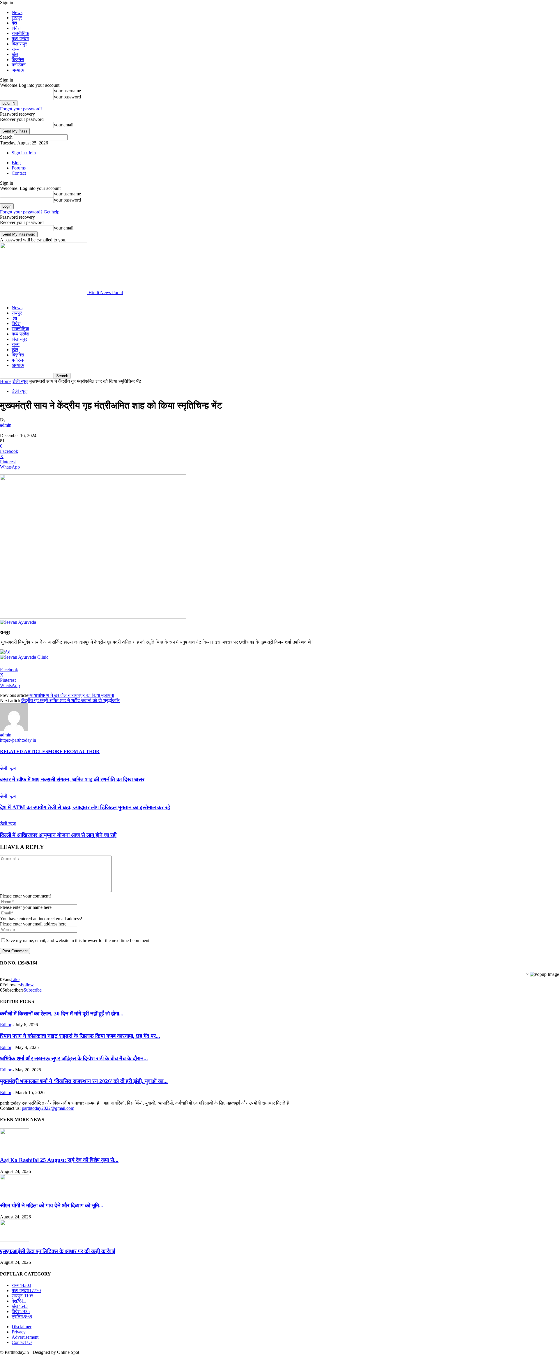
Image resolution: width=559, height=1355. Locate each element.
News (17, 12)
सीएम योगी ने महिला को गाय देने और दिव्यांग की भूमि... (51, 1205)
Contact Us (22, 1342)
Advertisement (25, 1337)
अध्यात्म (18, 70)
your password (67, 96)
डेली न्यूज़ (20, 381)
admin (5, 425)
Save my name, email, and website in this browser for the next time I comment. (78, 940)
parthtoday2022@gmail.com (48, 1108)
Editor (5, 1024)
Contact (19, 173)
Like (15, 979)
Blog (16, 162)
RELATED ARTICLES (24, 751)
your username (67, 90)
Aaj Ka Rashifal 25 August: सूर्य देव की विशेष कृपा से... (59, 1160)
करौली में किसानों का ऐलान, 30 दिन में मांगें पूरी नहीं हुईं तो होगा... (61, 1013)
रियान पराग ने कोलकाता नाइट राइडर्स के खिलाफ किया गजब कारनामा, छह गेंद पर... (80, 1036)
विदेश (16, 28)
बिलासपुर (19, 43)
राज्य (16, 49)
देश (14, 22)
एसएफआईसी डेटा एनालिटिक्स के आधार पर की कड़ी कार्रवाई (57, 1251)
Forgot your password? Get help (29, 211)
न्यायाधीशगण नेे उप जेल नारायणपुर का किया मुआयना (71, 695)
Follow (27, 984)
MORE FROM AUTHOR (74, 751)
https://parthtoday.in (18, 740)
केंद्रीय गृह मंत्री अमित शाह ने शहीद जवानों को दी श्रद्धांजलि (70, 700)
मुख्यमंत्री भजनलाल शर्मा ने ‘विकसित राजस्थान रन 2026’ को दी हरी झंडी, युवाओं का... (84, 1081)
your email (63, 124)
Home (5, 381)
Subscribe (33, 989)
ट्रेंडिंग (22, 1316)
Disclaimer (21, 1326)
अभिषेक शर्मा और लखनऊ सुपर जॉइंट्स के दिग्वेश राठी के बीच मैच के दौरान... (74, 1058)
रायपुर (17, 17)
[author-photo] (14, 729)
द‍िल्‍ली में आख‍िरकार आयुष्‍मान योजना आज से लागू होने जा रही (58, 835)
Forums (19, 167)
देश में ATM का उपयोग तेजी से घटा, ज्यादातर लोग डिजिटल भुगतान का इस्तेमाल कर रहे (85, 807)
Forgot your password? (21, 108)
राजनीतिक (20, 33)
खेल (15, 54)
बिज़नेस (18, 59)
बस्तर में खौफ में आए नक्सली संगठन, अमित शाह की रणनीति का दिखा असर (72, 779)
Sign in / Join (24, 152)
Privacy (19, 1331)
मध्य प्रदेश (20, 38)
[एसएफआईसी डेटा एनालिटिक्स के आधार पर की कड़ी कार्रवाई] (14, 1239)
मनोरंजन (19, 64)
